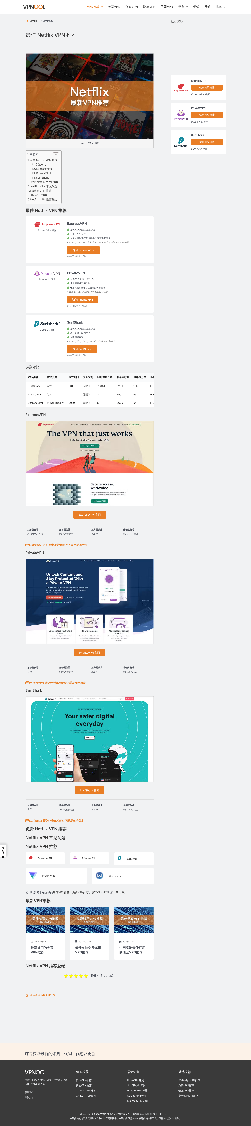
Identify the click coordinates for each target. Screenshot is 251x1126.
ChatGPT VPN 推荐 (87, 1095)
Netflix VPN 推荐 (41, 190)
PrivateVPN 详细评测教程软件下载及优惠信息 (57, 682)
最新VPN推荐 (38, 195)
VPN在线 (120, 1114)
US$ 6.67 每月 (130, 533)
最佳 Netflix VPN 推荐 (43, 160)
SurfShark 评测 (47, 330)
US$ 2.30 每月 (130, 809)
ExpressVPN (44, 169)
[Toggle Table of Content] (54, 155)
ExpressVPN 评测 (47, 230)
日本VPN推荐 (84, 1080)
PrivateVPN (43, 173)
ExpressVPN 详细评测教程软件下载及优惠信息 (58, 544)
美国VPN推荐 (84, 1085)
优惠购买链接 (207, 87)
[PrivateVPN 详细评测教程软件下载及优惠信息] (27, 682)
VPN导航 (119, 892)
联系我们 (29, 1092)
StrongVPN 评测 (137, 1095)
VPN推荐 (48, 21)
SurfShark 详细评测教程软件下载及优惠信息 (56, 820)
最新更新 (29, 1097)
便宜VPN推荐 (100, 892)
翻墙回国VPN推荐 (188, 1095)
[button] (101, 7)
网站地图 (144, 1114)
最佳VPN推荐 (61, 892)
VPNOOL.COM (107, 1114)
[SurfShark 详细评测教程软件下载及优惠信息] (27, 820)
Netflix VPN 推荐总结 (43, 199)
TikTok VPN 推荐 (86, 1090)
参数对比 (40, 164)
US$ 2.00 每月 (130, 671)
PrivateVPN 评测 (47, 279)
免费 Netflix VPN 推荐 (44, 182)
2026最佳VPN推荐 (189, 1080)
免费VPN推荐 (80, 892)
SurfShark (42, 177)
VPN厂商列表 (132, 1114)
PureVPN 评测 (135, 1080)
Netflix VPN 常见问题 (43, 186)
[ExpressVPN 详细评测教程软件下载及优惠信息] (27, 545)
